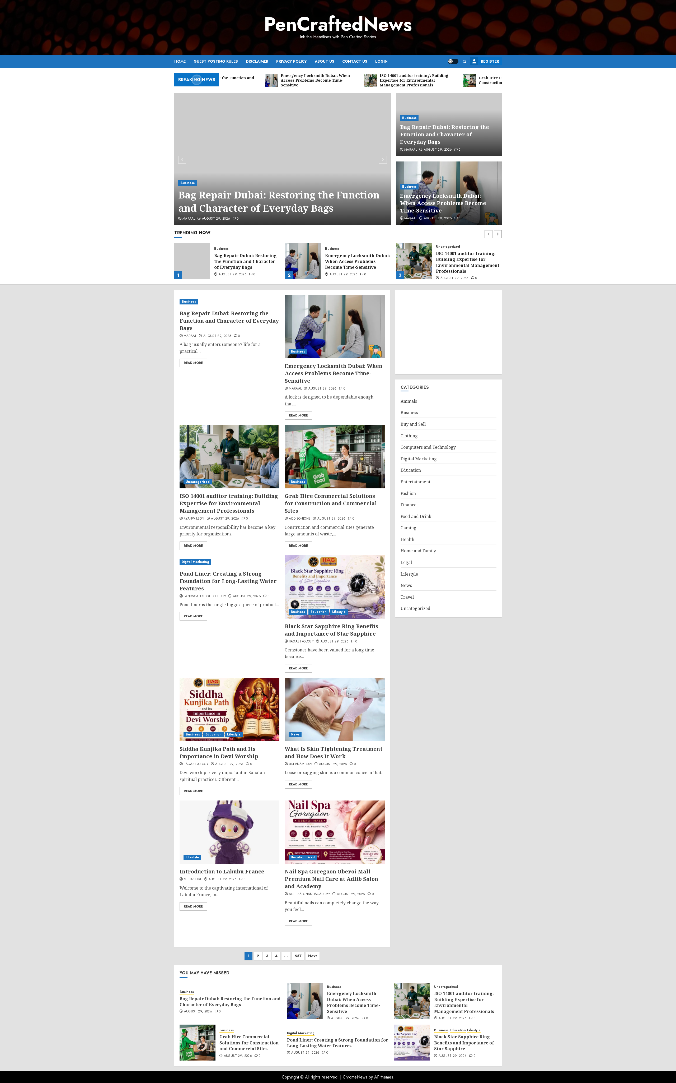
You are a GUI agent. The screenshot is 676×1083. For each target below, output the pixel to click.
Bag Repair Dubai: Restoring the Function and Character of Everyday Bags (278, 201)
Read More (193, 362)
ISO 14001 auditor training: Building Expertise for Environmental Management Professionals (356, 262)
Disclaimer (257, 61)
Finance (408, 505)
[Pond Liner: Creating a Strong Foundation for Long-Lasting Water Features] (229, 562)
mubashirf (193, 879)
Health (407, 539)
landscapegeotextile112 (205, 596)
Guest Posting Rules (216, 61)
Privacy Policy (291, 61)
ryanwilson (194, 519)
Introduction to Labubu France (222, 871)
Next (312, 956)
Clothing (409, 436)
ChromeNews (355, 1077)
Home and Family (418, 551)
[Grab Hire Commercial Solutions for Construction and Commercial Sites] (414, 261)
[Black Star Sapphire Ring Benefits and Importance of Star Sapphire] (334, 587)
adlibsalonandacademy (309, 894)
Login (381, 61)
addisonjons (300, 519)
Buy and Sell (413, 424)
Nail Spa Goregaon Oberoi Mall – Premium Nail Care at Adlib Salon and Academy (331, 879)
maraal (188, 219)
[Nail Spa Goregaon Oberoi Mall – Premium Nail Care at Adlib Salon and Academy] (334, 832)
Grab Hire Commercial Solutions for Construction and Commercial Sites (465, 261)
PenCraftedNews (338, 24)
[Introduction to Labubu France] (229, 832)
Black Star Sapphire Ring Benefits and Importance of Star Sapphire (331, 630)
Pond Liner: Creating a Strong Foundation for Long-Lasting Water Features (228, 581)
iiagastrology (301, 642)
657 (298, 956)
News (295, 734)
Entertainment (415, 482)
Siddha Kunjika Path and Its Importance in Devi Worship (219, 752)
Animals (409, 401)
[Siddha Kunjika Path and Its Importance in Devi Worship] (229, 709)
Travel (407, 597)
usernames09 (300, 764)
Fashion (408, 493)
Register (490, 61)
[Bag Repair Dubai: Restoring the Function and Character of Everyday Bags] (282, 159)
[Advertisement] (448, 332)
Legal (406, 562)
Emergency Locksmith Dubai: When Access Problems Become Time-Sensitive (443, 203)
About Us (324, 61)
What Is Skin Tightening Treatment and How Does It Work (333, 752)
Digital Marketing (195, 561)
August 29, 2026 (216, 219)
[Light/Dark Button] (453, 61)
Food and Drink (416, 516)
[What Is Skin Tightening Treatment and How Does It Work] (334, 709)
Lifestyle (339, 611)
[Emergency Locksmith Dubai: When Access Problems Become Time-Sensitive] (192, 261)
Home (180, 61)
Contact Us (354, 61)
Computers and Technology (428, 447)
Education (319, 611)
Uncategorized (337, 246)
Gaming (408, 528)
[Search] (464, 61)
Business (187, 183)
